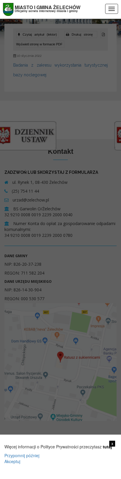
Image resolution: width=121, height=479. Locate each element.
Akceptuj (12, 461)
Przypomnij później (21, 455)
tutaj (107, 447)
